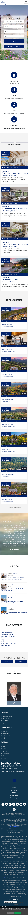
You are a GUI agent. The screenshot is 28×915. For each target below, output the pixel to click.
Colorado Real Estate (7, 634)
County (4, 748)
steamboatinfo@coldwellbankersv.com (15, 771)
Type (5, 34)
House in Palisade (5, 278)
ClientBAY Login (14, 795)
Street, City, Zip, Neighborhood (12, 18)
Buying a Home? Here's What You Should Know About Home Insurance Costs (12, 578)
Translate (15, 904)
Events (3, 641)
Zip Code (5, 751)
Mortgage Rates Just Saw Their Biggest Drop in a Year (14, 612)
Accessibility (14, 790)
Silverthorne (6, 718)
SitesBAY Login (14, 798)
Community (4, 638)
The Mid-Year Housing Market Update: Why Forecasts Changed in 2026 (12, 602)
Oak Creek (5, 720)
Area (4, 755)
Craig (2, 640)
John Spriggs (6, 733)
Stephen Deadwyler (8, 737)
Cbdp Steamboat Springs (8, 636)
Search (16, 41)
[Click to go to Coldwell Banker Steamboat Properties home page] (3, 2)
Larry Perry (5, 731)
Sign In (20, 661)
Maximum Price (8, 29)
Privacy (14, 788)
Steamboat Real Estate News (9, 643)
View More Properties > (14, 507)
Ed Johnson (5, 738)
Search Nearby (15, 46)
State (4, 746)
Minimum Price (8, 24)
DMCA (14, 793)
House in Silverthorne (7, 172)
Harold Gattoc (15, 608)
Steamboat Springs (6, 632)
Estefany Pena (15, 573)
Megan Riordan (6, 735)
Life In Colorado (5, 645)
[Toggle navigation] (26, 2)
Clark (4, 724)
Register (6, 661)
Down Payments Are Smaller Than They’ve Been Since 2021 (13, 589)
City (4, 750)
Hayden (5, 722)
